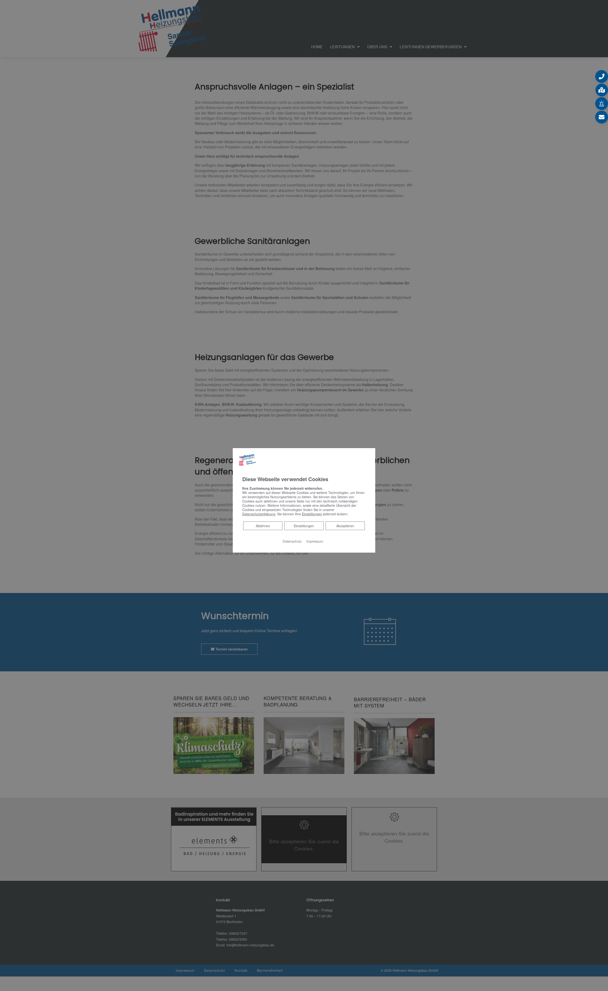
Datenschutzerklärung (258, 514)
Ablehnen (263, 525)
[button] (601, 76)
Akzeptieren (345, 525)
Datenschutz (292, 541)
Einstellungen (304, 525)
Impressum (314, 541)
